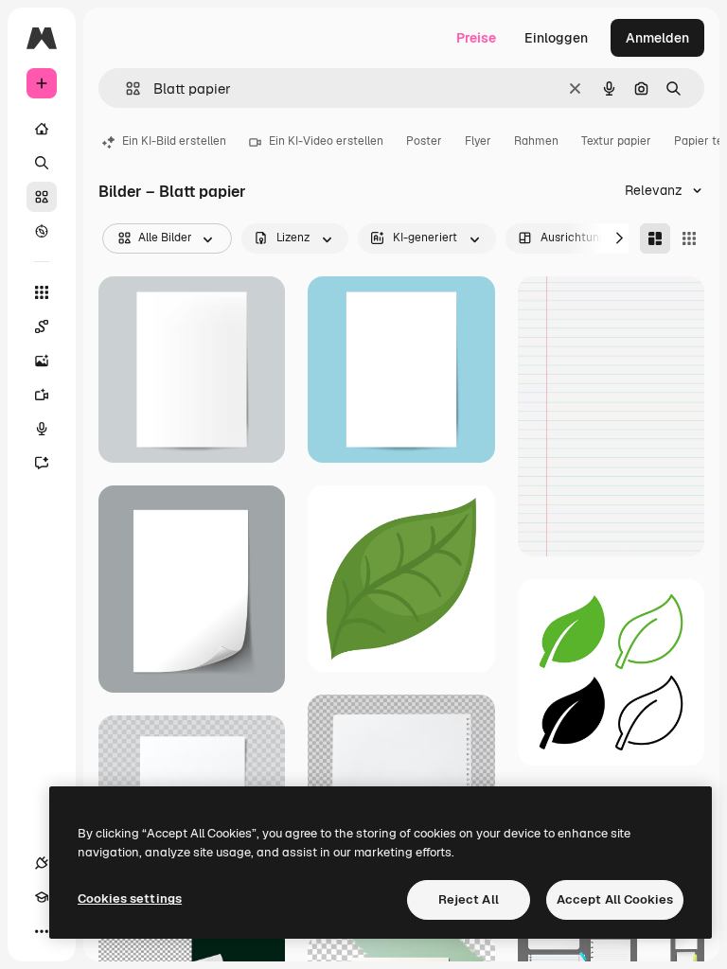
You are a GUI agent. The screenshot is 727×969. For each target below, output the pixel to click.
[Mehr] (42, 931)
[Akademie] (42, 897)
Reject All (468, 899)
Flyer (478, 141)
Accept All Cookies (615, 899)
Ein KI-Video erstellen (326, 141)
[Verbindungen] (42, 863)
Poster (424, 141)
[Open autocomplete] (125, 88)
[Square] (689, 238)
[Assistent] (42, 463)
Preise (476, 37)
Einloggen (556, 37)
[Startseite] (42, 129)
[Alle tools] (42, 292)
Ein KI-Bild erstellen (174, 141)
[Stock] (42, 197)
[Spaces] (42, 326)
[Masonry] (655, 238)
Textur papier (616, 141)
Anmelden (657, 37)
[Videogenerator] (42, 394)
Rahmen (536, 141)
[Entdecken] (42, 231)
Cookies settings (130, 898)
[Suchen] (42, 163)
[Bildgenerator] (42, 360)
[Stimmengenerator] (42, 429)
